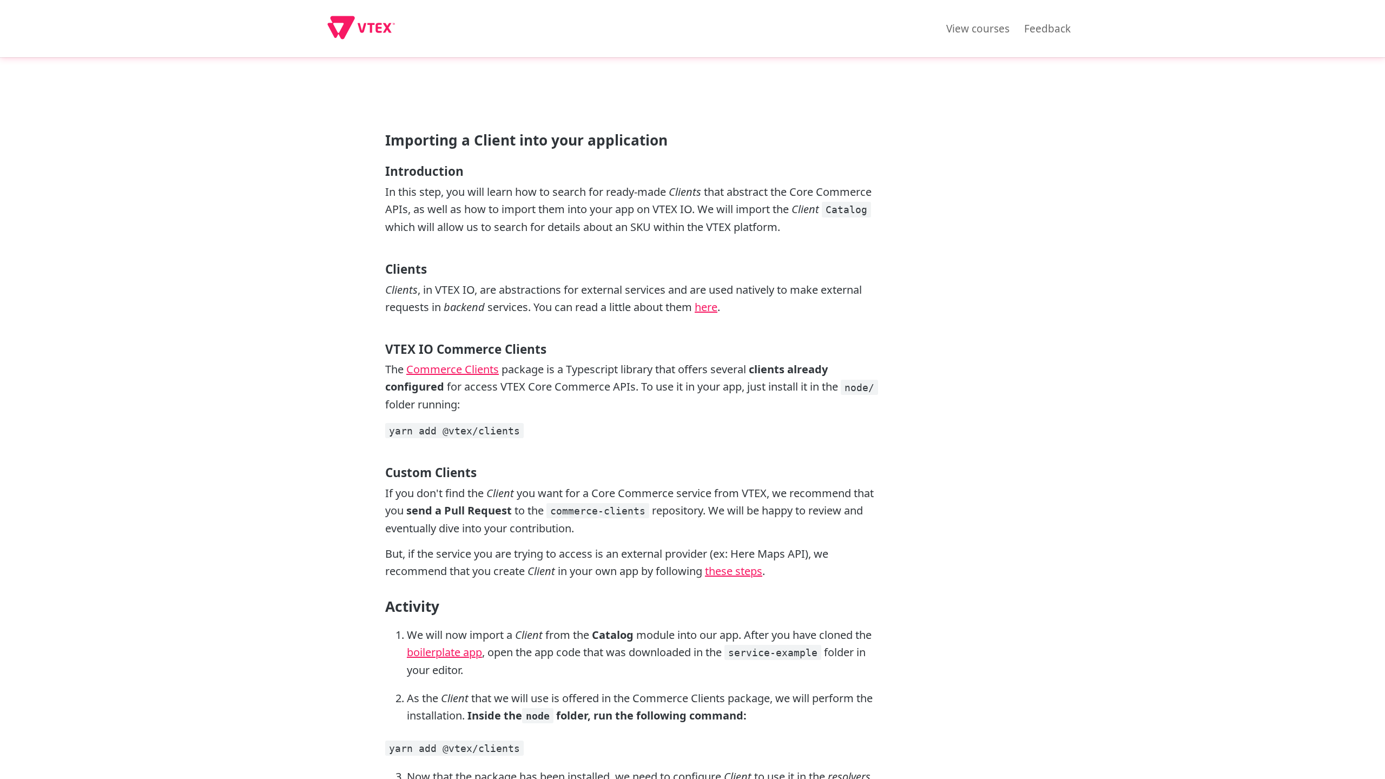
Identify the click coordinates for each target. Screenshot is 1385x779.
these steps (733, 571)
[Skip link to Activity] (378, 606)
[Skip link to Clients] (378, 269)
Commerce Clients (452, 369)
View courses (978, 29)
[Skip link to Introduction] (378, 171)
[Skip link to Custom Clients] (378, 473)
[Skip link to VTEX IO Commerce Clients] (378, 349)
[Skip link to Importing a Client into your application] (378, 140)
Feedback (1047, 29)
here (706, 307)
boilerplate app (444, 652)
